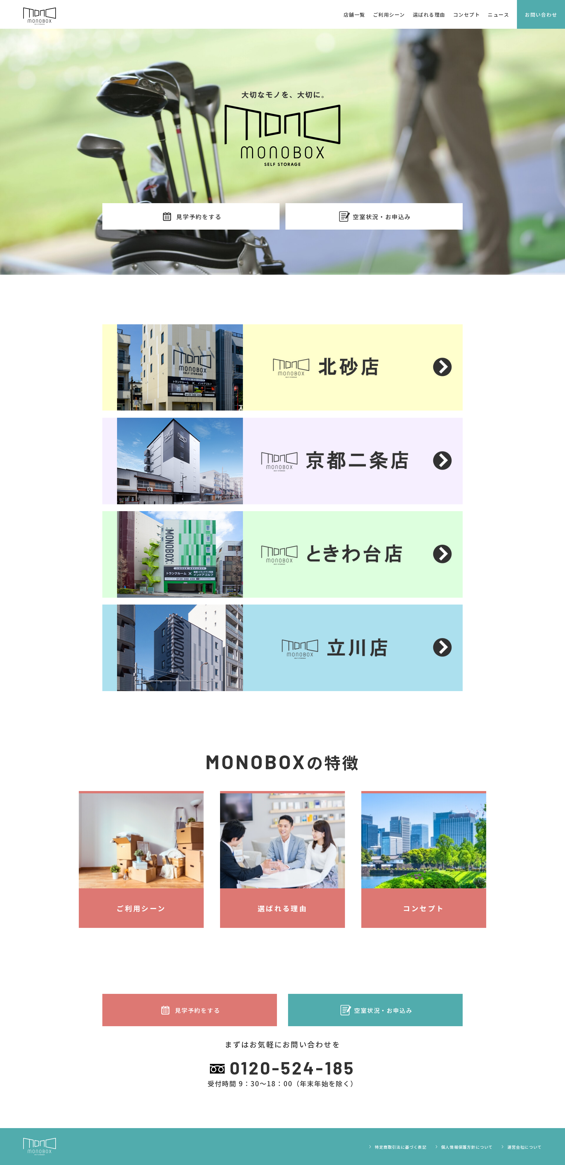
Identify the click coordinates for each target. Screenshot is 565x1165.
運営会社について (524, 1147)
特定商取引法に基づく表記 (400, 1147)
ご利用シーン (389, 14)
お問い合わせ (541, 14)
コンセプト (466, 14)
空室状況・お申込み (382, 216)
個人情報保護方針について (466, 1147)
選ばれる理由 (429, 14)
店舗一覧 (354, 14)
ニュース (498, 14)
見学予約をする (199, 216)
